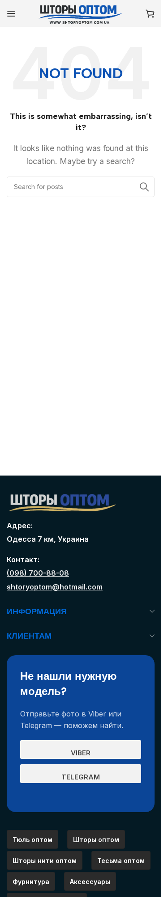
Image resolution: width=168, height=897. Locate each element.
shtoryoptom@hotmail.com (55, 586)
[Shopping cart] (150, 13)
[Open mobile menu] (11, 13)
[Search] (144, 187)
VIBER (80, 753)
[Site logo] (80, 12)
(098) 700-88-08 (38, 573)
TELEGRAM (80, 777)
